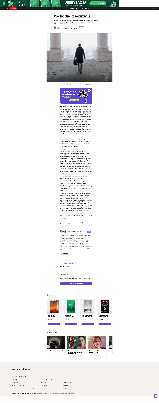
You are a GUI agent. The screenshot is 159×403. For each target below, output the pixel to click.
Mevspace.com (61, 393)
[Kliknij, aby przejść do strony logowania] (151, 8)
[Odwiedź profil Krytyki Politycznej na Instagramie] (20, 393)
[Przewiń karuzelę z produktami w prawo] (110, 312)
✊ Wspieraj (65, 388)
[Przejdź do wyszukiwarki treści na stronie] (7, 8)
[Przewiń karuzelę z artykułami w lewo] (48, 346)
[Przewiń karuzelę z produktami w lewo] (48, 312)
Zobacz (54, 324)
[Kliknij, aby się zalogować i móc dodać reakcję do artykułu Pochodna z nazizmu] (70, 84)
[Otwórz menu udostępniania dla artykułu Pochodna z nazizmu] (64, 84)
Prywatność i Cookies (67, 382)
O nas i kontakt (44, 385)
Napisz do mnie (65, 253)
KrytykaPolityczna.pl (16, 379)
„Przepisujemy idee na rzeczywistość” (20, 376)
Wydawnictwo (15, 382)
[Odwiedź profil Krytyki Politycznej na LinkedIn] (28, 393)
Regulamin (65, 379)
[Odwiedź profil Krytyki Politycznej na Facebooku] (18, 393)
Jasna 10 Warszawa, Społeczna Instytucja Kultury (23, 388)
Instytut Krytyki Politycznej (18, 385)
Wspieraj (14, 8)
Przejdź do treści (6, 3)
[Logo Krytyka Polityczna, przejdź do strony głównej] (79, 9)
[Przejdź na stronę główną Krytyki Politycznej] (21, 369)
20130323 (66, 266)
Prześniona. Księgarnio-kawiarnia (48, 379)
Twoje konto (65, 385)
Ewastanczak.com (71, 393)
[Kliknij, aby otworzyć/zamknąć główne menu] (2, 8)
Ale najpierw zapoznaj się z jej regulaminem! (80, 278)
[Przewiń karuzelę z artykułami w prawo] (110, 346)
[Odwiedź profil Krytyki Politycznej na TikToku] (23, 393)
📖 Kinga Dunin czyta (69, 263)
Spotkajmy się (44, 388)
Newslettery (43, 382)
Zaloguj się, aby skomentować (76, 283)
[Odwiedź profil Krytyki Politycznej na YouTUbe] (25, 393)
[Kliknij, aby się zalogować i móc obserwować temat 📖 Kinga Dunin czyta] (75, 263)
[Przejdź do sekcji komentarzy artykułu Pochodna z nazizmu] (67, 84)
